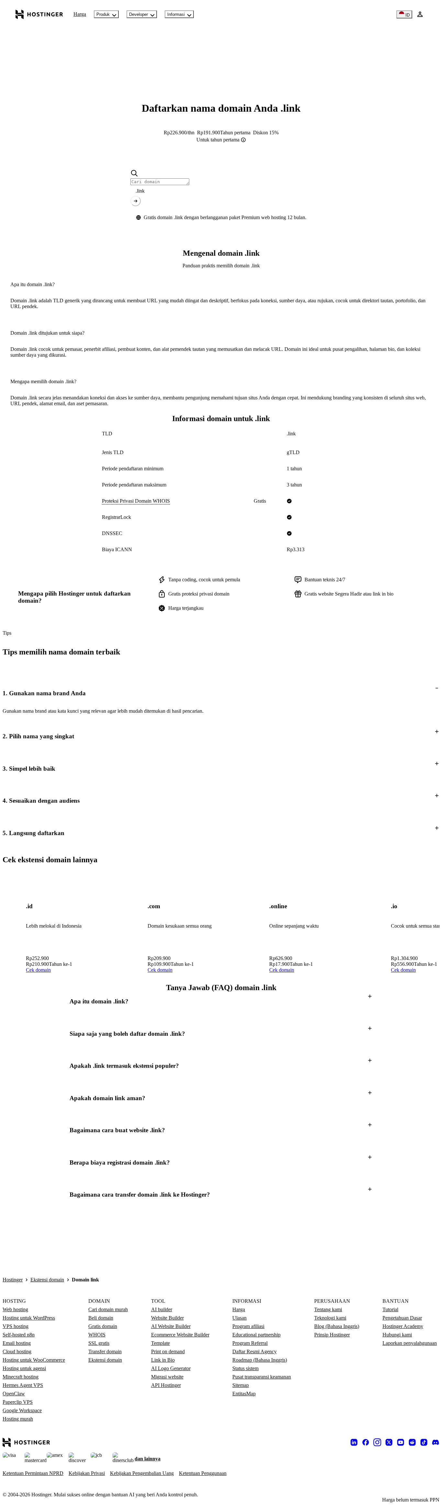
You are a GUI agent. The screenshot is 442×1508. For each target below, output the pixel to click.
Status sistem (245, 1368)
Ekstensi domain (47, 1279)
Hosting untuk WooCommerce (34, 1360)
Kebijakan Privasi (87, 1473)
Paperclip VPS (18, 1402)
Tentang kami (328, 1309)
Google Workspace (22, 1410)
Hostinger (13, 1279)
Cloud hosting (17, 1351)
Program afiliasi (248, 1326)
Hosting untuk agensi (24, 1368)
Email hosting (17, 1343)
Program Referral (250, 1343)
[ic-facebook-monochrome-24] (366, 1442)
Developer (138, 14)
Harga (79, 14)
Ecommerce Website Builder (180, 1334)
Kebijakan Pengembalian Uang (142, 1473)
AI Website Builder (171, 1326)
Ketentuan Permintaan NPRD (33, 1473)
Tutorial (390, 1309)
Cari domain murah (108, 1309)
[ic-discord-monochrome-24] (435, 1442)
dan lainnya (147, 1458)
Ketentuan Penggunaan (203, 1473)
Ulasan (239, 1318)
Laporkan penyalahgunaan (409, 1343)
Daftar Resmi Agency (254, 1351)
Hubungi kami (397, 1334)
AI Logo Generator (171, 1368)
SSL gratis (98, 1343)
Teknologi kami (330, 1318)
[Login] (420, 14)
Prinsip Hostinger (332, 1334)
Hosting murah (18, 1419)
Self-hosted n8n (19, 1334)
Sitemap (240, 1385)
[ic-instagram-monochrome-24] (377, 1442)
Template (160, 1343)
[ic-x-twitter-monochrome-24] (389, 1442)
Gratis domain (102, 1326)
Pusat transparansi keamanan (261, 1377)
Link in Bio (163, 1360)
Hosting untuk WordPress (29, 1318)
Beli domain (100, 1318)
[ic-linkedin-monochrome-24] (354, 1442)
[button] (221, 693)
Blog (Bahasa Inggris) (336, 1326)
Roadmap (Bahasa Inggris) (259, 1360)
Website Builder (167, 1318)
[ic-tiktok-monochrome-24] (424, 1442)
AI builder (161, 1309)
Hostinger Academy (402, 1326)
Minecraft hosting (21, 1377)
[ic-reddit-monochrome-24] (412, 1442)
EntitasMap (244, 1393)
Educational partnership (256, 1334)
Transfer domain (105, 1351)
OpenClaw (14, 1393)
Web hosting (15, 1309)
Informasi (176, 14)
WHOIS (96, 1334)
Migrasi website (167, 1377)
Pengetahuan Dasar (402, 1318)
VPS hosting (15, 1326)
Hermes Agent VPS (23, 1385)
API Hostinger (166, 1385)
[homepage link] (39, 14)
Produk (103, 14)
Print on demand (168, 1351)
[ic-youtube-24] (400, 1442)
